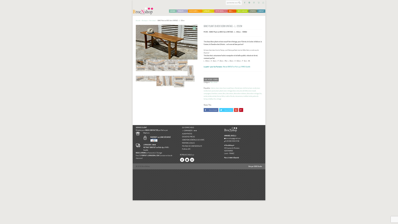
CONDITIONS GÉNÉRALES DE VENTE (193, 140)
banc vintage (228, 91)
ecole (205, 96)
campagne (207, 93)
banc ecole (252, 88)
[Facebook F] (244, 2)
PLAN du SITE (186, 149)
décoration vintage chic (254, 93)
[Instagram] (254, 2)
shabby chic (212, 99)
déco (224, 93)
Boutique (144, 20)
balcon (213, 88)
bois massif (252, 91)
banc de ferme (244, 88)
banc (217, 88)
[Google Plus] (249, 2)
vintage (219, 99)
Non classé (152, 20)
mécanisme (238, 96)
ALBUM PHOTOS (187, 134)
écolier (210, 96)
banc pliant (219, 91)
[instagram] (192, 160)
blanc (234, 91)
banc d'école (235, 88)
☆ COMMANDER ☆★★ (189, 131)
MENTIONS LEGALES (188, 143)
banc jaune (211, 91)
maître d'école (229, 96)
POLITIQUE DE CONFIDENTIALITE (192, 146)
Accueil (138, 20)
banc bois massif (225, 88)
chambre (214, 93)
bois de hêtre (244, 91)
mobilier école (247, 96)
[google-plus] (187, 160)
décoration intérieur (240, 93)
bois (238, 91)
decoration (229, 93)
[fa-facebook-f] (182, 160)
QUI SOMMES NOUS (188, 127)
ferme (219, 96)
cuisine (220, 93)
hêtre (223, 96)
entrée (214, 96)
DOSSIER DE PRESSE (188, 137)
